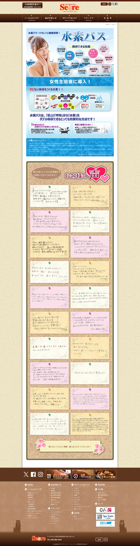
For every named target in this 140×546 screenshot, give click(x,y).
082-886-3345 (56, 540)
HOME (107, 24)
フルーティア (78, 519)
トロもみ (77, 493)
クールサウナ (55, 521)
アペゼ (76, 488)
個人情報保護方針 (103, 495)
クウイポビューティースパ (82, 506)
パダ (75, 502)
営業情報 (30, 497)
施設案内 (30, 495)
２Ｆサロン (54, 523)
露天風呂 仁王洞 (56, 493)
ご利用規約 (31, 504)
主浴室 (53, 488)
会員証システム (32, 515)
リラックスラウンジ (57, 512)
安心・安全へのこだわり (35, 511)
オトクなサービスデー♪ (35, 513)
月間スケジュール (33, 493)
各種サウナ (54, 504)
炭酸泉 (53, 490)
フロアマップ (32, 499)
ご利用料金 (31, 506)
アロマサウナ (55, 519)
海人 (75, 516)
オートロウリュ (55, 502)
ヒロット (77, 490)
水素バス (53, 500)
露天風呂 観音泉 (56, 495)
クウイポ (77, 500)
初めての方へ (32, 502)
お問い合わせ (102, 493)
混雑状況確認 (32, 509)
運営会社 (100, 497)
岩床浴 (53, 516)
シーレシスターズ (33, 518)
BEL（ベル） (78, 509)
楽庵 (75, 495)
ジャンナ (77, 497)
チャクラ (77, 504)
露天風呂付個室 (55, 497)
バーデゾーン (55, 514)
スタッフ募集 (102, 499)
